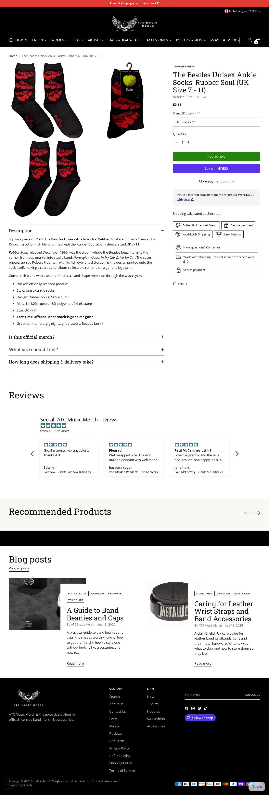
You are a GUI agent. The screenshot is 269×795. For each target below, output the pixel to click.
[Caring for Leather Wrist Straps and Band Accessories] (175, 624)
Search (114, 696)
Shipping (179, 213)
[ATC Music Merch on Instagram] (193, 709)
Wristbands (242, 593)
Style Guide (75, 600)
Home (13, 56)
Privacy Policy (119, 748)
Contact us (213, 247)
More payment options (216, 181)
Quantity (179, 134)
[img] (136, 425)
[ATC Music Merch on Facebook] (187, 709)
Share (182, 283)
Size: (187, 113)
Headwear (115, 593)
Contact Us (117, 711)
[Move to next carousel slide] (256, 513)
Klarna (114, 726)
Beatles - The (183, 96)
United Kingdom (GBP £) (243, 11)
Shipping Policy (120, 763)
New (150, 696)
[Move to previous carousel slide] (247, 513)
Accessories (203, 593)
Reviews (115, 733)
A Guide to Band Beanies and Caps (95, 613)
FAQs (113, 718)
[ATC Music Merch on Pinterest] (199, 709)
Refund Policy (119, 755)
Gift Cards (116, 741)
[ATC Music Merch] (134, 23)
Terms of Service (122, 770)
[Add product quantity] (188, 142)
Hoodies (153, 711)
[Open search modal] (11, 40)
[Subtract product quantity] (176, 142)
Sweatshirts (156, 718)
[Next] (169, 3)
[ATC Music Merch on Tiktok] (206, 709)
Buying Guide (77, 593)
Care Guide (96, 593)
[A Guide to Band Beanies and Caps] (47, 624)
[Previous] (99, 3)
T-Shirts (153, 704)
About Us (116, 704)
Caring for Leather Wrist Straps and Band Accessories (223, 611)
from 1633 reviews (54, 431)
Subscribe (252, 694)
